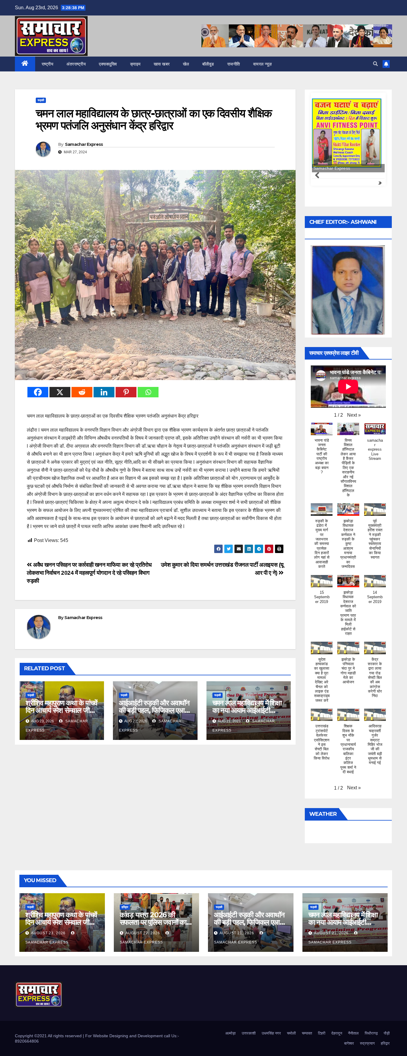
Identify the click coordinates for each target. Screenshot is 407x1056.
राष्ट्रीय (48, 64)
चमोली (291, 1033)
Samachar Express (84, 144)
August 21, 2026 (237, 933)
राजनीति (233, 64)
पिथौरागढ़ (371, 1033)
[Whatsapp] (148, 392)
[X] (59, 392)
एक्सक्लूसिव (108, 64)
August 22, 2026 (143, 933)
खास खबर (162, 64)
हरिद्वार (125, 907)
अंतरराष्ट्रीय (76, 64)
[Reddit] (82, 392)
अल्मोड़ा (230, 1033)
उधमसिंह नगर (271, 1033)
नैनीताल (353, 1033)
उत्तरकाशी (249, 1033)
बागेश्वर (349, 1043)
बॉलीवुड (208, 64)
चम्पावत (307, 1033)
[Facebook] (37, 392)
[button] (375, 63)
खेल (186, 64)
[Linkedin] (104, 392)
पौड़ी (387, 1033)
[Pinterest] (126, 392)
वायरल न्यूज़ (262, 64)
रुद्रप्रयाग (367, 1043)
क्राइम (135, 64)
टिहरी (321, 1033)
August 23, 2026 (49, 933)
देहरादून (336, 1033)
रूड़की (41, 100)
